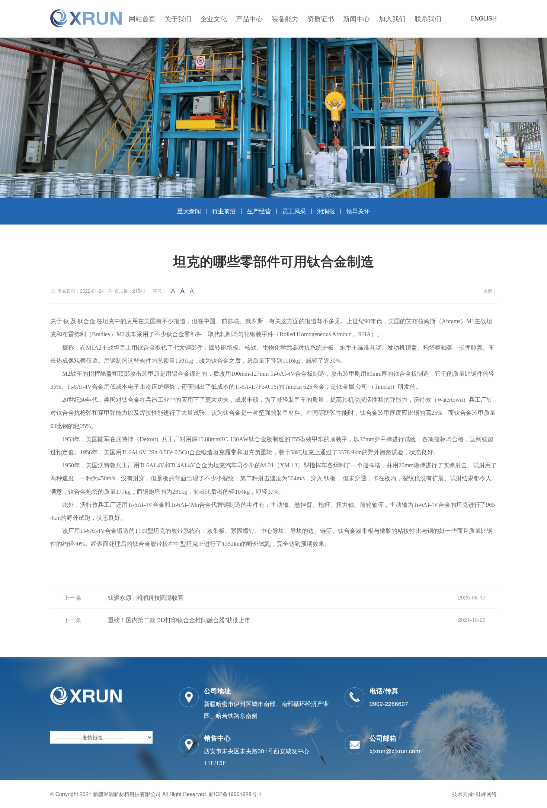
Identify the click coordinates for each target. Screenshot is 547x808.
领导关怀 (358, 211)
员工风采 (294, 211)
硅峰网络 (486, 794)
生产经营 (259, 211)
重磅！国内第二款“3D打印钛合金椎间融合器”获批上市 (179, 619)
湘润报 (326, 211)
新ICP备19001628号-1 (235, 794)
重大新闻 (189, 211)
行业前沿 (224, 211)
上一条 (72, 597)
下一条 (72, 619)
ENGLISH (483, 18)
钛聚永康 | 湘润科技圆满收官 (146, 597)
